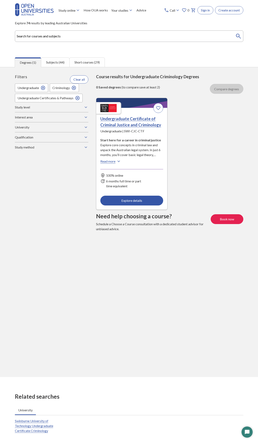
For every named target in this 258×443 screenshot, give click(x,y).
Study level (22, 107)
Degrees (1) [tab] (28, 62)
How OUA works (96, 10)
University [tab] (25, 410)
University (22, 127)
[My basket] (193, 10)
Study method (24, 147)
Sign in (205, 10)
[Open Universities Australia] (34, 15)
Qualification (24, 137)
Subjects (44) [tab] (55, 62)
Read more (107, 161)
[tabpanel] (129, 222)
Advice (141, 10)
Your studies (119, 10)
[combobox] (129, 36)
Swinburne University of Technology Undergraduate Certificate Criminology (34, 426)
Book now (227, 219)
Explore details (131, 200)
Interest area (24, 117)
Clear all (79, 79)
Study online (67, 10)
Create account (229, 10)
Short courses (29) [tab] (87, 62)
